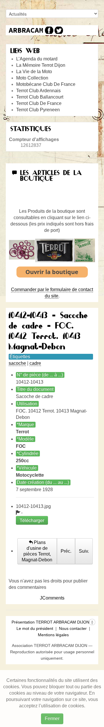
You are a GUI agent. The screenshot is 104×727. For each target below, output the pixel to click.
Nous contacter (73, 628)
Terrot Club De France (39, 103)
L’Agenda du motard (36, 58)
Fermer (52, 718)
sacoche (17, 363)
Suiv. (84, 551)
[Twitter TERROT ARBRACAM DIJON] (58, 30)
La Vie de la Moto (34, 71)
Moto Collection (32, 77)
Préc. (66, 551)
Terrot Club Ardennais (38, 90)
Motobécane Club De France (45, 84)
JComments (52, 597)
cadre (35, 363)
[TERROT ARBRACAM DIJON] (26, 30)
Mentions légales (53, 634)
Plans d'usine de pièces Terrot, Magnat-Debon (37, 551)
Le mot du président (34, 628)
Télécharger (32, 520)
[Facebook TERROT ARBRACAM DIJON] (48, 30)
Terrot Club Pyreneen (38, 109)
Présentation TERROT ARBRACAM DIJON (50, 622)
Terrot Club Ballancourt (39, 97)
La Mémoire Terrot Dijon (40, 65)
